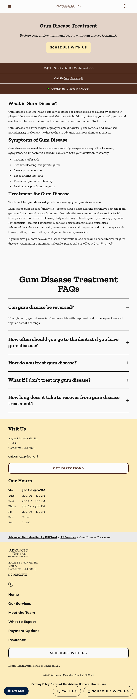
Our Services (19, 604)
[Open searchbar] (125, 6)
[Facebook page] (10, 584)
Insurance (17, 640)
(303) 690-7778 (73, 78)
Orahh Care (98, 684)
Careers (84, 684)
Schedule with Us (68, 47)
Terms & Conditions (64, 684)
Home (13, 595)
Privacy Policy (40, 684)
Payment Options (23, 631)
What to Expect (22, 622)
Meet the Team (21, 613)
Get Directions (68, 468)
